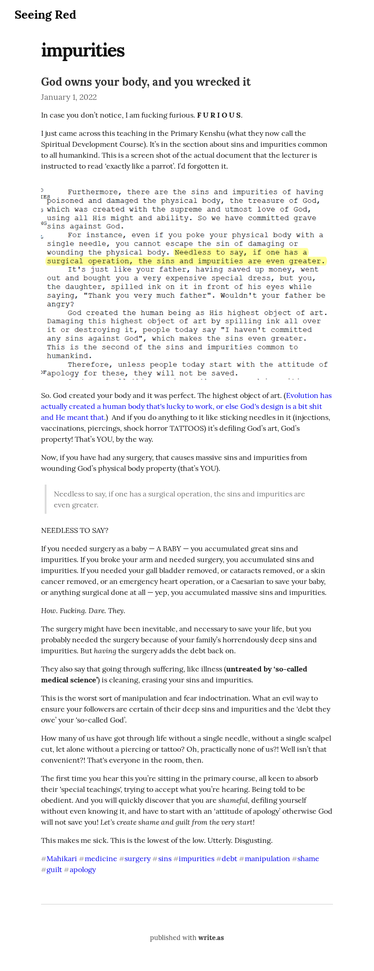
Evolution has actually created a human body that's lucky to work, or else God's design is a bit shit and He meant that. (187, 406)
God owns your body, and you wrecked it (146, 82)
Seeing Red (45, 14)
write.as (211, 938)
